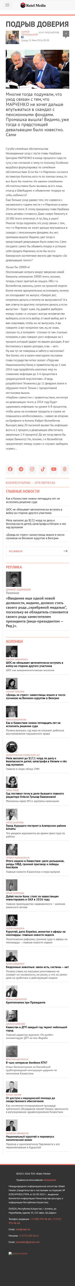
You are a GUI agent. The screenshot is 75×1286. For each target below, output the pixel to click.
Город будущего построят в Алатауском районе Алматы (36, 827)
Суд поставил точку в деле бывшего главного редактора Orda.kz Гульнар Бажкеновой (35, 795)
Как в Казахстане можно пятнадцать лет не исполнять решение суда (33, 500)
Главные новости (22, 491)
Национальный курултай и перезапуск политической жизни (30, 1138)
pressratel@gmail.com (28, 1242)
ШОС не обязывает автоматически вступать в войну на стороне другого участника (34, 511)
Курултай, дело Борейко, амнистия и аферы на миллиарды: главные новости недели (35, 933)
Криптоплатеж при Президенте (25, 1002)
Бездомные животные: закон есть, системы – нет (37, 967)
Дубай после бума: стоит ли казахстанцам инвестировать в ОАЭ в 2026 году (32, 897)
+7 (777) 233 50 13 (29, 1235)
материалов (49, 1180)
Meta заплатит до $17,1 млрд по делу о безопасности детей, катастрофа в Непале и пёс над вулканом (36, 523)
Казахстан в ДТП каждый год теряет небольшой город (36, 1028)
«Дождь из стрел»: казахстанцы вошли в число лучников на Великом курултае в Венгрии (35, 536)
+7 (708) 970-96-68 (40, 1219)
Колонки (14, 641)
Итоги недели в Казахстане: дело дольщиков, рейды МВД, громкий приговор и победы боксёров (35, 864)
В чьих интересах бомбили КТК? (26, 1062)
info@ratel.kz (23, 1229)
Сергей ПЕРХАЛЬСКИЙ (29, 33)
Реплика (14, 567)
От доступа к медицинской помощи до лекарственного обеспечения (30, 1099)
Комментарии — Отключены (30, 483)
